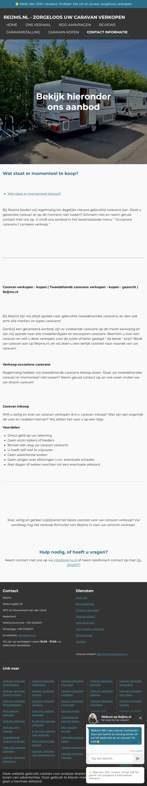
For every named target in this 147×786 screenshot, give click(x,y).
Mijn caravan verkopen (90, 629)
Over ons (81, 597)
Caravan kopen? (86, 616)
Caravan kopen (70, 711)
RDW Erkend (84, 635)
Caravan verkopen (14, 721)
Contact (81, 641)
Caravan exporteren (73, 747)
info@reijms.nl (65, 560)
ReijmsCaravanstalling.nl (112, 654)
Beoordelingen (85, 604)
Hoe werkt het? (85, 622)
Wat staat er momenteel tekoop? (34, 194)
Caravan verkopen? (87, 610)
